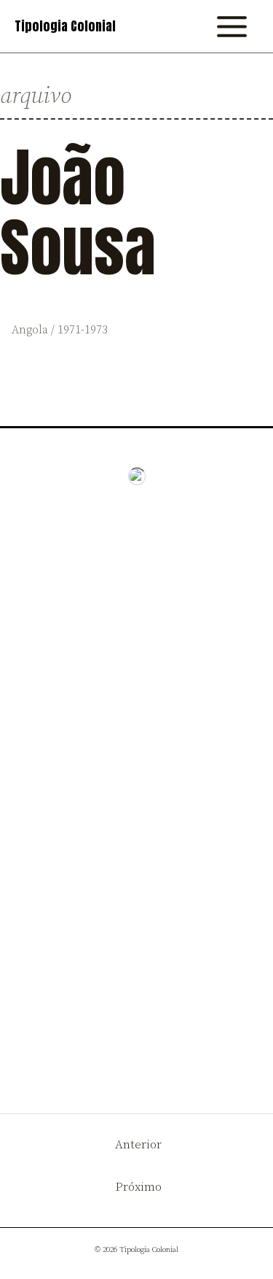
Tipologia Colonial (65, 26)
